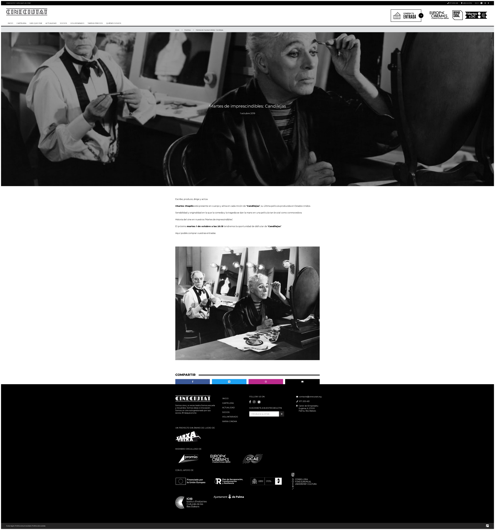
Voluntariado (77, 23)
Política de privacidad (23, 526)
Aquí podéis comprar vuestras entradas (195, 233)
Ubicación (467, 3)
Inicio (10, 23)
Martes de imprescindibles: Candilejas (209, 30)
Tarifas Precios (95, 23)
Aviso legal (10, 526)
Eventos (188, 30)
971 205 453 (453, 3)
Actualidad (51, 23)
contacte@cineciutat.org (310, 397)
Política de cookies (38, 526)
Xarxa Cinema (229, 421)
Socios (226, 412)
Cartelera (21, 23)
